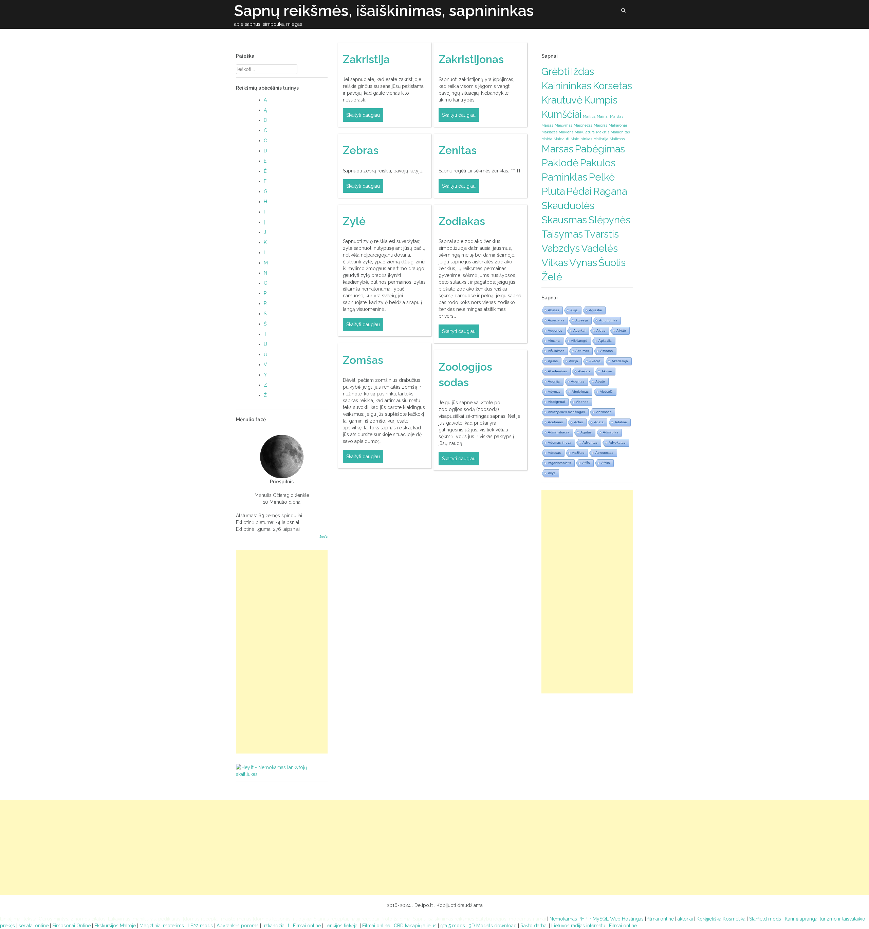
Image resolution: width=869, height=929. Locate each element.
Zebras (360, 150)
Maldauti (561, 139)
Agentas (577, 381)
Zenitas (458, 150)
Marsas (557, 149)
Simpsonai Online (71, 925)
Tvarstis (601, 234)
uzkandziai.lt (275, 925)
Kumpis (600, 100)
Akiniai (607, 371)
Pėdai (579, 191)
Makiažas (549, 132)
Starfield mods (765, 919)
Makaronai (618, 125)
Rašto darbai (534, 925)
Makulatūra (585, 132)
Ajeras (553, 361)
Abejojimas (580, 391)
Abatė (600, 381)
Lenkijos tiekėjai (342, 925)
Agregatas (556, 320)
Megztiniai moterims (162, 925)
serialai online (34, 925)
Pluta (553, 191)
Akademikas (557, 371)
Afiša (586, 463)
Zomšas (363, 360)
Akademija (620, 361)
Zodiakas (462, 221)
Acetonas (555, 422)
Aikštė (621, 330)
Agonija (554, 381)
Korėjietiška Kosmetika (721, 919)
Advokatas (617, 442)
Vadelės (599, 248)
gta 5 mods (452, 925)
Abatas (553, 310)
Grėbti (555, 71)
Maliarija (600, 139)
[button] (623, 11)
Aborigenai (556, 402)
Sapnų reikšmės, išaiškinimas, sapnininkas (384, 11)
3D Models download (493, 925)
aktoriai (685, 919)
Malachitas (620, 132)
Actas (578, 422)
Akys (551, 473)
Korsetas (612, 86)
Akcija (573, 361)
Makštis (602, 132)
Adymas (554, 391)
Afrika (605, 463)
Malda (546, 139)
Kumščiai (561, 114)
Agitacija (605, 340)
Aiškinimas (556, 351)
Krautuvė (562, 100)
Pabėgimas (600, 149)
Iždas (582, 71)
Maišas (547, 125)
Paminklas (564, 177)
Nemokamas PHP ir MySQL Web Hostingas (597, 919)
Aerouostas (604, 452)
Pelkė (602, 177)
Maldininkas (581, 139)
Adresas (554, 452)
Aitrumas (582, 351)
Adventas (590, 442)
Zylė (354, 221)
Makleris (566, 132)
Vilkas (554, 262)
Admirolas (610, 432)
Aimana (554, 340)
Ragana (610, 191)
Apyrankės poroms (238, 925)
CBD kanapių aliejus (415, 925)
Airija (574, 310)
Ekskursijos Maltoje (115, 925)
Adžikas (578, 452)
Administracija (558, 432)
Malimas (617, 139)
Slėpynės (609, 220)
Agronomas (608, 320)
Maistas (616, 116)
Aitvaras (606, 351)
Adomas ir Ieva (559, 442)
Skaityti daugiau (363, 115)
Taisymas (562, 234)
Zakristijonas (471, 59)
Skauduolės (567, 205)
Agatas (586, 432)
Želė (551, 277)
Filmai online (307, 925)
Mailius (589, 116)
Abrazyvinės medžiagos (566, 412)
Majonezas (583, 125)
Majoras (600, 125)
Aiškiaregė (579, 340)
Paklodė (559, 163)
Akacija (594, 361)
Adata (599, 422)
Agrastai (595, 310)
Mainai (603, 116)
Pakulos (597, 163)
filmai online (660, 919)
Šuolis (612, 262)
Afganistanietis (559, 463)
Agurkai (579, 330)
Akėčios (584, 371)
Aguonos (555, 330)
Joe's (323, 536)
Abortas (582, 402)
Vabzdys (560, 248)
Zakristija (366, 59)
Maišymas (563, 125)
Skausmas (564, 220)
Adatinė (621, 422)
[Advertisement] (282, 652)
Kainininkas (566, 86)
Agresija (581, 320)
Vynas (583, 262)
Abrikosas (603, 412)
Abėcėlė (606, 391)
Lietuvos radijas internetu (578, 925)
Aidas (600, 330)
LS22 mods (200, 925)
